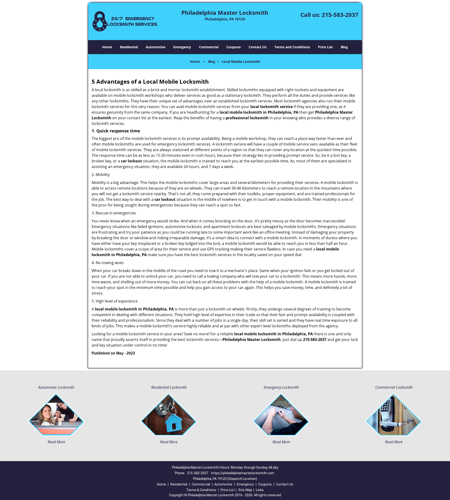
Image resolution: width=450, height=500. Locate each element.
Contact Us (257, 47)
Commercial (208, 47)
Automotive (155, 47)
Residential (129, 47)
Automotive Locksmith (56, 387)
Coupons (233, 47)
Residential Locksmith (169, 387)
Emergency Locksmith (281, 387)
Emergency (182, 47)
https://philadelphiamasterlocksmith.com (242, 473)
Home (107, 47)
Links (260, 490)
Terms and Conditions (292, 47)
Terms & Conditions (201, 490)
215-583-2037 (340, 15)
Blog (344, 47)
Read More (56, 441)
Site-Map (245, 490)
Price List (325, 47)
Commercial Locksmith (393, 387)
